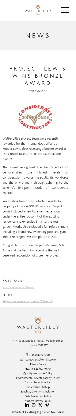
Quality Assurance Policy (38, 373)
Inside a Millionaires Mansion (18, 287)
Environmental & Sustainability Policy (38, 378)
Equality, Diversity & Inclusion (38, 391)
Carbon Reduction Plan (38, 382)
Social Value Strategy (38, 387)
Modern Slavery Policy (38, 401)
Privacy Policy (38, 364)
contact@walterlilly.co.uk (41, 359)
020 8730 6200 (41, 355)
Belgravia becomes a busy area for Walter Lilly (28, 301)
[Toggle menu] (65, 10)
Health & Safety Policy (38, 368)
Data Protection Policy (38, 396)
